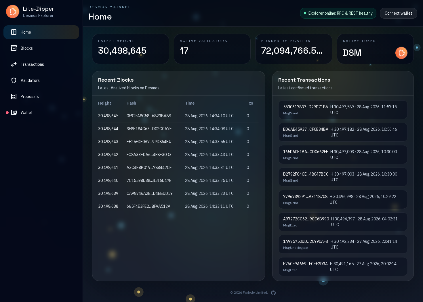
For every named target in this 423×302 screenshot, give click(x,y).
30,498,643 (108, 141)
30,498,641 (108, 167)
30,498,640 (108, 180)
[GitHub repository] (273, 293)
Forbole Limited (255, 292)
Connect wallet (398, 13)
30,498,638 (108, 206)
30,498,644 (108, 128)
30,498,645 (108, 115)
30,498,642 (108, 154)
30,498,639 (108, 193)
